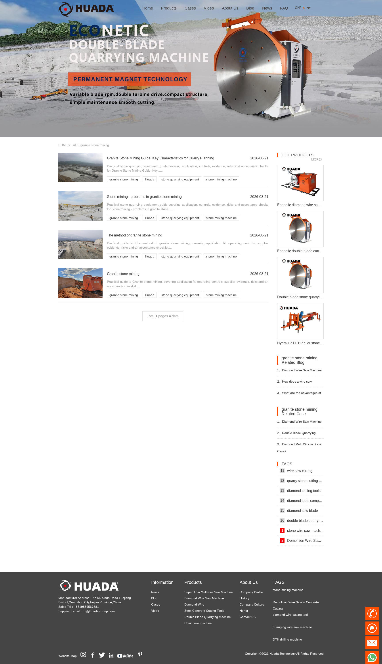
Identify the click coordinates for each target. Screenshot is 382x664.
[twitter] (103, 656)
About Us (249, 582)
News (155, 592)
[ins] (85, 656)
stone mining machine (221, 179)
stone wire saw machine (302, 523)
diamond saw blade (299, 503)
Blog (154, 598)
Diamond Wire (194, 604)
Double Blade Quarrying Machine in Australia (296, 434)
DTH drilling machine (287, 632)
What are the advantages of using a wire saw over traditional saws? (299, 394)
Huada (149, 179)
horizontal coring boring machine (296, 645)
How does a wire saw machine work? (294, 383)
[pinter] (142, 656)
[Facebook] (94, 656)
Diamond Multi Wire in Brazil (299, 444)
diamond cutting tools (300, 484)
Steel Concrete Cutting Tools (204, 610)
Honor (244, 610)
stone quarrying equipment (180, 179)
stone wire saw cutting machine (302, 543)
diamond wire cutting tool (290, 607)
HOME (63, 145)
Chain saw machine (198, 623)
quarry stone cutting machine (302, 474)
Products (193, 582)
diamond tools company (302, 494)
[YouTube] (126, 656)
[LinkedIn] (113, 656)
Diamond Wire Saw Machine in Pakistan (299, 423)
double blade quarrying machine (302, 513)
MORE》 (317, 159)
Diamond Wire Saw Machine (204, 598)
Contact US (248, 617)
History (244, 598)
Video (155, 610)
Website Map (67, 656)
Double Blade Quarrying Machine (207, 617)
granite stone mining (123, 179)
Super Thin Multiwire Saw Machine (208, 592)
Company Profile (251, 592)
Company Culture (252, 604)
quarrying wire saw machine (292, 620)
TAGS (279, 582)
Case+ (281, 451)
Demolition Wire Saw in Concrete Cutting (302, 533)
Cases (155, 604)
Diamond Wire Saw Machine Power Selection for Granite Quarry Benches (299, 372)
